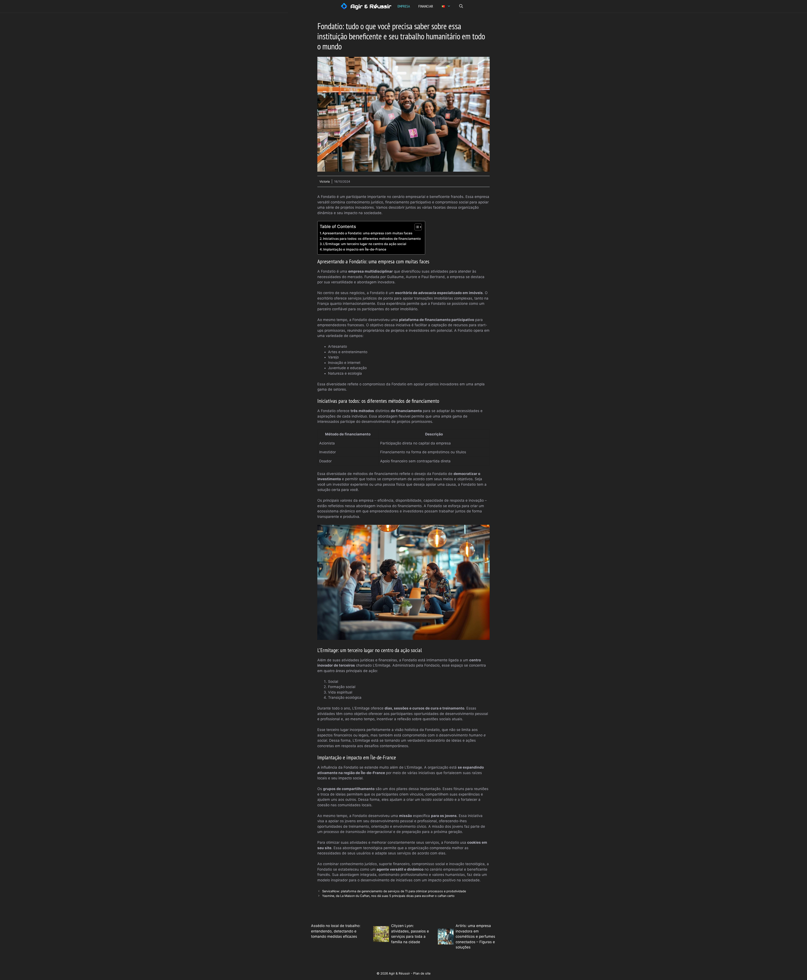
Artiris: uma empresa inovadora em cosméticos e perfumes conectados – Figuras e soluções (475, 936)
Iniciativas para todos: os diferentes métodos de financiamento (372, 239)
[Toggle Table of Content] (416, 227)
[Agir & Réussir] (344, 6)
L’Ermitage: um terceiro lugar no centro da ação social (364, 244)
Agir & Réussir (370, 6)
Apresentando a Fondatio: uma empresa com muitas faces (367, 233)
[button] (461, 6)
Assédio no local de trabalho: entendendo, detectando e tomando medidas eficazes (335, 931)
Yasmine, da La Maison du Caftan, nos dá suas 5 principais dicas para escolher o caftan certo (388, 896)
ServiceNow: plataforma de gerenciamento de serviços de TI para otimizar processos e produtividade (394, 891)
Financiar (425, 6)
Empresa (404, 6)
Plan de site (422, 973)
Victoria (324, 181)
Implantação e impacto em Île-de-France (354, 249)
